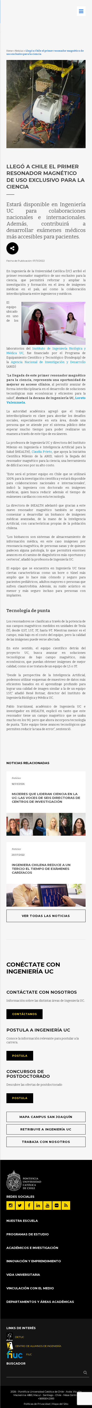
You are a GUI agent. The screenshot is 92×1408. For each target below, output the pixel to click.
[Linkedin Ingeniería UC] (38, 1205)
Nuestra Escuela (22, 1221)
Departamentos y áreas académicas (40, 1302)
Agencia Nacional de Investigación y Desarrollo (48, 362)
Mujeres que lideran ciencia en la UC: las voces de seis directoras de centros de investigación (46, 798)
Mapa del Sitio (60, 1403)
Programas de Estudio (27, 1234)
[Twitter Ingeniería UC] (20, 1205)
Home (9, 50)
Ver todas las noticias (46, 916)
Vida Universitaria (23, 1275)
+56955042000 (46, 1398)
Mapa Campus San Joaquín (45, 1117)
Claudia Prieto (42, 452)
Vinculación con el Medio (30, 1288)
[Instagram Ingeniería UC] (10, 1205)
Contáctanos (24, 1014)
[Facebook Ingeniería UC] (29, 1205)
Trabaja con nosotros (46, 1142)
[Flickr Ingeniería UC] (56, 1205)
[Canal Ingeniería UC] (47, 1205)
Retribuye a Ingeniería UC (45, 1129)
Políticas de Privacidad (37, 1403)
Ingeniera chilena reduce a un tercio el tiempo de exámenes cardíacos (41, 869)
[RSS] (66, 1205)
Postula (19, 1055)
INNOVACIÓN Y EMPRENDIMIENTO (33, 1261)
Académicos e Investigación (32, 1248)
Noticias (19, 50)
